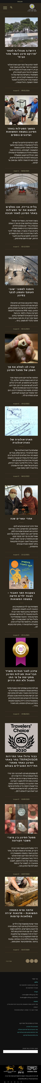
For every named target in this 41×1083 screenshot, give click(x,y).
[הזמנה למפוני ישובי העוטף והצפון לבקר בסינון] (21, 270)
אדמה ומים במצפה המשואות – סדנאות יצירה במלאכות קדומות (21, 913)
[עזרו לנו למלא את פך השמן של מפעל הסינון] (21, 348)
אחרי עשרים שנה (21, 518)
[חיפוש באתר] (10, 7)
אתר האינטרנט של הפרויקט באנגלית (28, 1029)
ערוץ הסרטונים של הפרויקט (30, 1035)
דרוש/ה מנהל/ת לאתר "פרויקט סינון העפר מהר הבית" (21, 53)
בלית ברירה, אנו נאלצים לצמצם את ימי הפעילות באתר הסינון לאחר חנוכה (21, 210)
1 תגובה (16, 171)
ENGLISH (20, 1)
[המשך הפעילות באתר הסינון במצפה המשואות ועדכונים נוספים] (21, 110)
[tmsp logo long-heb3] (24, 7)
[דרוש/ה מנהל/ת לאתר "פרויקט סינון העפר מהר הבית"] (21, 32)
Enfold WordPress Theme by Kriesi (28, 1078)
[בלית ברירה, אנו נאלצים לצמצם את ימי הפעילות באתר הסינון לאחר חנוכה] (21, 188)
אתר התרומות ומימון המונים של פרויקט (27, 1032)
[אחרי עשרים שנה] (21, 500)
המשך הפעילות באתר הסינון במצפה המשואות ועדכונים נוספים (21, 131)
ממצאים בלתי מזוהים (32, 1026)
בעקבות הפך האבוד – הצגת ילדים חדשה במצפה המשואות (21, 595)
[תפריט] (5, 7)
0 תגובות (16, 90)
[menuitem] (20, 1)
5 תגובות (16, 247)
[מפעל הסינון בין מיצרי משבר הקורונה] (21, 819)
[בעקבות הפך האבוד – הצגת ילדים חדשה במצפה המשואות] (21, 574)
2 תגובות (16, 950)
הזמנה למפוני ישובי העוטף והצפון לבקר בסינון (21, 292)
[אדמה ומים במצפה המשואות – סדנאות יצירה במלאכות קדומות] (21, 891)
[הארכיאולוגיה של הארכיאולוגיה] (21, 421)
